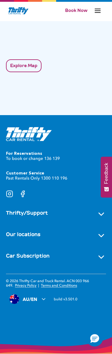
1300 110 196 (54, 178)
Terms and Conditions (59, 285)
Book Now (76, 10)
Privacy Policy (25, 285)
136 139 (52, 158)
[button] (94, 338)
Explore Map (23, 65)
